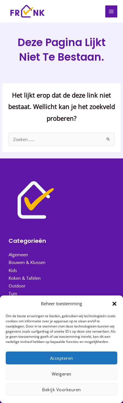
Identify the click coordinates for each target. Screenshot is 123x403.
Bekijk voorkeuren (61, 389)
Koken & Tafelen (25, 278)
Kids (13, 270)
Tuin (13, 293)
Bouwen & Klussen (27, 262)
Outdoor (17, 286)
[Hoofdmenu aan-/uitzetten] (111, 11)
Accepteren (61, 358)
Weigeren (62, 374)
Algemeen (18, 254)
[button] (114, 304)
